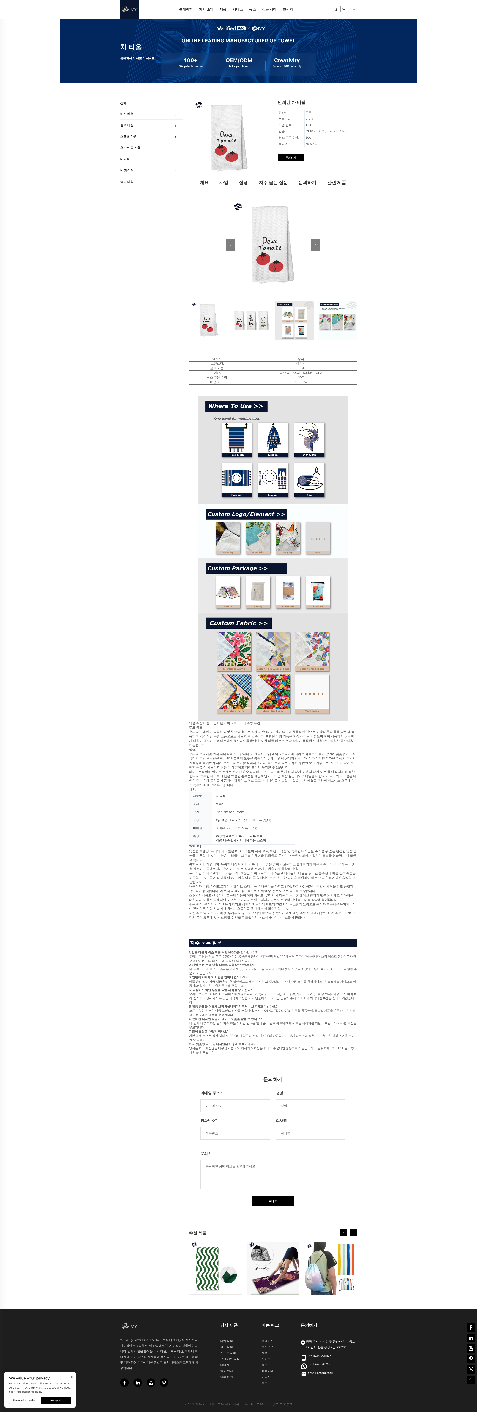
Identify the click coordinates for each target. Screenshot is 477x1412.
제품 (223, 9)
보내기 (273, 1201)
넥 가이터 (127, 170)
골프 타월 (127, 125)
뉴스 (252, 9)
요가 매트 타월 (130, 147)
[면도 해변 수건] (215, 1268)
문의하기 (291, 157)
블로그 (266, 1382)
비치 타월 (127, 114)
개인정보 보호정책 (279, 1404)
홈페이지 (186, 9)
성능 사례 (269, 9)
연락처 (288, 9)
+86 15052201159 (319, 1355)
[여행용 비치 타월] (330, 1268)
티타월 (150, 58)
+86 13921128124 (318, 1364)
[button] (343, 1232)
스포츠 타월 (128, 136)
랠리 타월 (127, 182)
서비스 (238, 9)
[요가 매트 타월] (273, 1268)
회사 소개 (206, 9)
